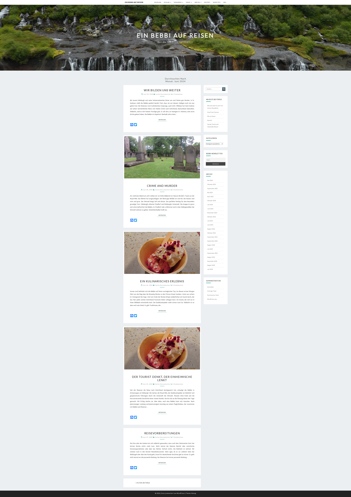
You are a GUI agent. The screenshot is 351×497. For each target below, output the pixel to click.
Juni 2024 (210, 209)
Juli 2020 (210, 249)
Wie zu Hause (211, 116)
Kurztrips (207, 2)
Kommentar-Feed (213, 295)
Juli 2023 (210, 221)
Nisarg (193, 493)
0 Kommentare (177, 189)
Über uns (197, 2)
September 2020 (212, 241)
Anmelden (210, 287)
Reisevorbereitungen (162, 433)
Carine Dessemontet (163, 94)
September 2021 (212, 237)
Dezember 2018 (212, 261)
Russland (167, 2)
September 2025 (212, 188)
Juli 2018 (210, 269)
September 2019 (212, 253)
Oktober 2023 (211, 217)
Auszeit (209, 120)
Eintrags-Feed (211, 291)
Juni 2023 (210, 225)
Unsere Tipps (216, 2)
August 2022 (211, 229)
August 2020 (211, 245)
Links (224, 2)
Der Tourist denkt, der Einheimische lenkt (162, 378)
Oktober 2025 (211, 184)
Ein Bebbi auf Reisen (134, 2)
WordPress (180, 493)
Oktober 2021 (211, 233)
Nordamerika (178, 2)
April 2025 (210, 196)
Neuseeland (157, 2)
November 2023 (212, 213)
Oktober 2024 (211, 200)
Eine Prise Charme (213, 112)
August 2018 (211, 265)
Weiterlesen (162, 120)
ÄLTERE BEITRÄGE (143, 483)
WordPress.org (212, 299)
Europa (188, 2)
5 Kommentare (177, 437)
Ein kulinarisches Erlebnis (162, 281)
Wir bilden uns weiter (162, 90)
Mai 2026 (210, 180)
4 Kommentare (177, 384)
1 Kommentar (178, 94)
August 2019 (211, 257)
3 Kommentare (177, 285)
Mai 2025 (210, 192)
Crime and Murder (162, 185)
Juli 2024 (210, 204)
